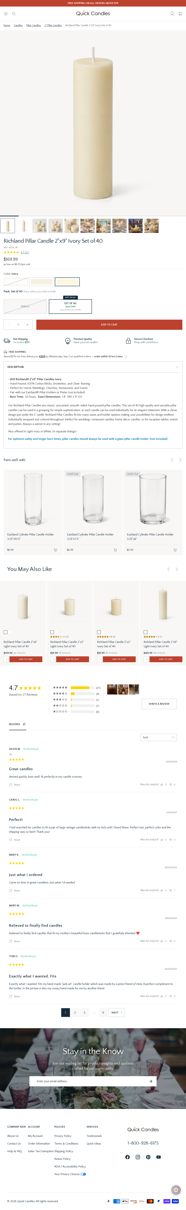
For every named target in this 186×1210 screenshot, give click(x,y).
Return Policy (62, 1159)
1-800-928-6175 (143, 1143)
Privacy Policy (62, 1136)
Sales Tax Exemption (41, 1151)
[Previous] (172, 460)
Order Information (39, 1143)
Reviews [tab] (14, 724)
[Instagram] (138, 1157)
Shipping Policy (63, 1151)
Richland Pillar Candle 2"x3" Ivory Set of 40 (114, 644)
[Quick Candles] (93, 14)
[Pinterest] (148, 1157)
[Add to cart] (55, 550)
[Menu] (6, 14)
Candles (18, 25)
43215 (42, 356)
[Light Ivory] (41, 281)
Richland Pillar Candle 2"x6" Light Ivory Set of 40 (20, 644)
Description (15, 367)
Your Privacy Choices (67, 1174)
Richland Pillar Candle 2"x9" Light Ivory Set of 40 (160, 644)
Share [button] (16, 784)
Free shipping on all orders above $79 (93, 3)
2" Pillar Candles (53, 25)
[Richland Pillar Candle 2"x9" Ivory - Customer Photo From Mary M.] (112, 689)
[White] (16, 281)
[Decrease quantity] (8, 324)
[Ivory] (67, 281)
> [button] (117, 1012)
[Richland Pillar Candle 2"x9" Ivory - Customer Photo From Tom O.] (123, 689)
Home (7, 25)
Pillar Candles (33, 25)
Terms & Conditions (66, 1143)
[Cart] (180, 14)
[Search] (14, 14)
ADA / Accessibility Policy (70, 1166)
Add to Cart (109, 324)
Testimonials (94, 1136)
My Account (35, 1136)
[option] (5, 632)
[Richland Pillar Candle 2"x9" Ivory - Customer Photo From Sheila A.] (134, 689)
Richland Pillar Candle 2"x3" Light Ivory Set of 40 (67, 644)
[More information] (125, 356)
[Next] (180, 460)
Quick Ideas (94, 1143)
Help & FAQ (14, 1151)
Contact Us (14, 1143)
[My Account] (172, 14)
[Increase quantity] (27, 324)
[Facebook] (127, 1157)
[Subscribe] (151, 1081)
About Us (13, 1136)
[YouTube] (158, 1157)
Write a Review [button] (159, 704)
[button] (7, 226)
